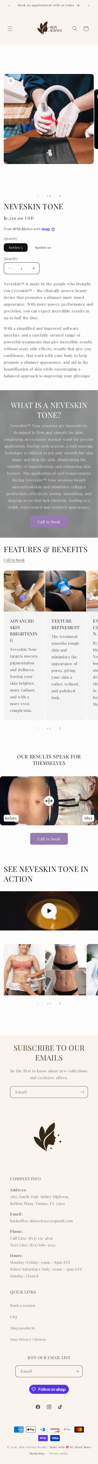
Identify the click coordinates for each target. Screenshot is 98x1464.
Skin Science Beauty (33, 1447)
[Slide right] (60, 195)
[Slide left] (37, 195)
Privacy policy (59, 1453)
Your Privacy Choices (28, 1339)
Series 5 (16, 247)
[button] (10, 28)
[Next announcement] (88, 5)
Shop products (22, 1328)
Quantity (11, 258)
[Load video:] (49, 910)
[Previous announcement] (9, 5)
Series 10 (43, 247)
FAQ (13, 1316)
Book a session (22, 1305)
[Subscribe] (82, 1092)
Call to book (49, 521)
